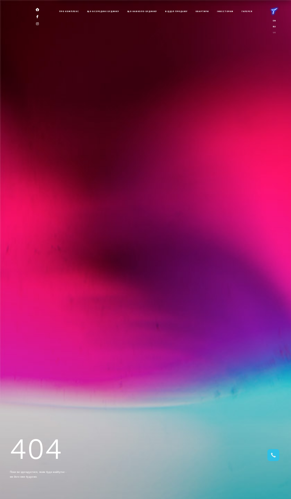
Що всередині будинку (103, 11)
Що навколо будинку (142, 11)
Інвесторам (225, 11)
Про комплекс (69, 11)
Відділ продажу (176, 11)
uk (274, 33)
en (274, 21)
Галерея (247, 11)
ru (274, 27)
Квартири (202, 11)
